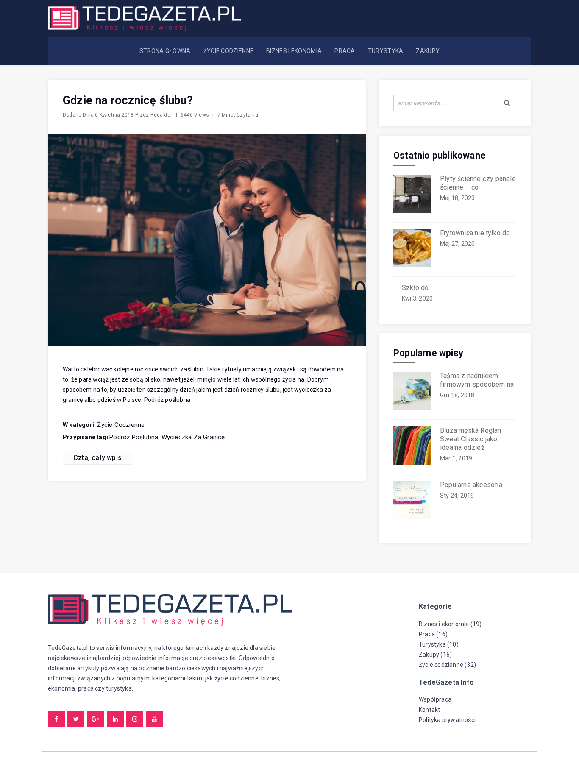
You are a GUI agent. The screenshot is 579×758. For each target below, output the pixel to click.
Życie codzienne (228, 50)
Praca (344, 50)
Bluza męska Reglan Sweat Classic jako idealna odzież (470, 438)
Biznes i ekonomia (294, 50)
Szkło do (415, 288)
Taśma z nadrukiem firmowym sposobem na (477, 380)
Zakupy (428, 50)
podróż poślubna (133, 437)
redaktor (161, 115)
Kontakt (429, 709)
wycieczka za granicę (193, 437)
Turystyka (386, 50)
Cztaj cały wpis (97, 458)
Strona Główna (165, 50)
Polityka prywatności (447, 719)
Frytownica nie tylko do (475, 233)
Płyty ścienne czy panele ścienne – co (478, 183)
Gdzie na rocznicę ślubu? (128, 100)
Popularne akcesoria (471, 485)
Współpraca (435, 699)
